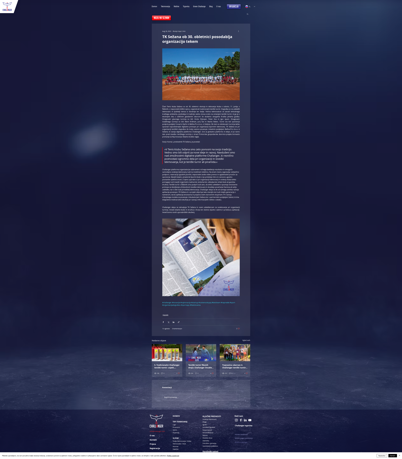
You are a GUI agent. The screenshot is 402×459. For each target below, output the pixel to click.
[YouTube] (250, 420)
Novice (205, 435)
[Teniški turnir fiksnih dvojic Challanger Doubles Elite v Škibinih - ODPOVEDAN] (201, 352)
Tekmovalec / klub (179, 444)
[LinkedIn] (245, 420)
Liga (174, 425)
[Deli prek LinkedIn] (174, 322)
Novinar (175, 446)
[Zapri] (399, 455)
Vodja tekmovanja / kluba (182, 441)
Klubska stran (207, 438)
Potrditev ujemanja (209, 443)
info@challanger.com (157, 431)
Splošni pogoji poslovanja (244, 438)
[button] (248, 14)
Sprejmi (392, 456)
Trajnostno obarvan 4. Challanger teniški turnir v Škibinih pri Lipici (234, 366)
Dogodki (165, 315)
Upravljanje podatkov (210, 446)
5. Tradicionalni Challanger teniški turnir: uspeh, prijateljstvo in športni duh (167, 366)
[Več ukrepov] (238, 31)
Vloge (205, 422)
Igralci (205, 425)
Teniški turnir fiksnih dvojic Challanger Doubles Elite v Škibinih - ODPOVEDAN (200, 366)
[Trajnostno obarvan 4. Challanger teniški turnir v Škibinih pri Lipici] (235, 352)
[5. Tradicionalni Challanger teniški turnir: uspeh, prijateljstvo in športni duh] (167, 352)
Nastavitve (381, 456)
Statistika (206, 441)
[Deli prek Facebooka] (163, 322)
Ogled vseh (246, 340)
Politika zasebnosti (241, 434)
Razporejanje (207, 430)
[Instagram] (236, 420)
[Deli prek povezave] (179, 322)
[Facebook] (241, 420)
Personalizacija (208, 433)
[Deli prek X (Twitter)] (168, 322)
